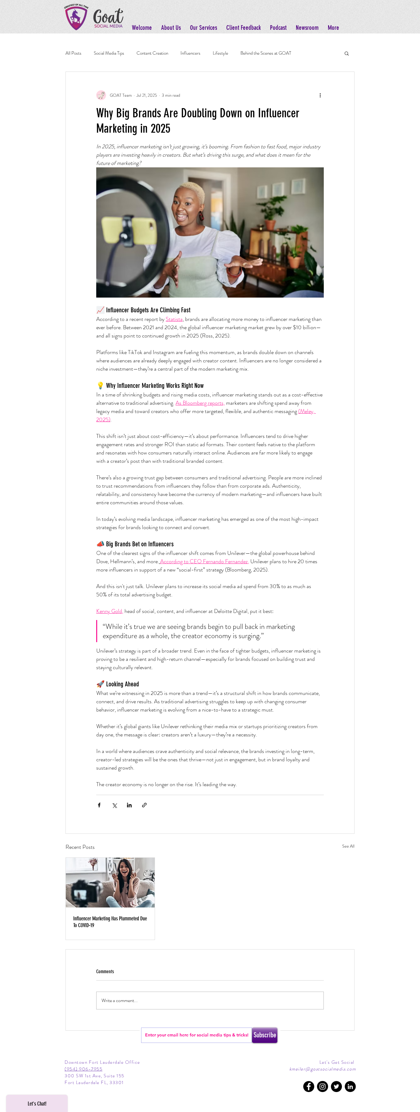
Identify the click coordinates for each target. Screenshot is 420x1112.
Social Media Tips (109, 53)
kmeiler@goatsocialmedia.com (322, 1069)
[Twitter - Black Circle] (336, 1086)
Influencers (190, 53)
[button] (347, 53)
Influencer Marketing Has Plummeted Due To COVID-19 (110, 922)
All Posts (73, 53)
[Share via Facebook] (99, 805)
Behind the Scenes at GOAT (265, 53)
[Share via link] (144, 805)
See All (348, 846)
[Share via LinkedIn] (129, 805)
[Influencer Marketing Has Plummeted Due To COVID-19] (110, 882)
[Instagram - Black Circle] (322, 1086)
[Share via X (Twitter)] (114, 805)
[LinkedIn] (350, 1086)
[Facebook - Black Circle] (308, 1086)
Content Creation (152, 53)
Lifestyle (220, 53)
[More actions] (320, 95)
